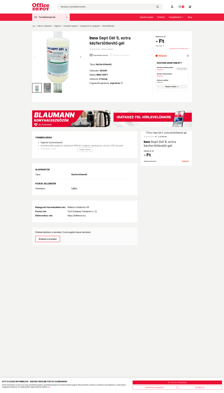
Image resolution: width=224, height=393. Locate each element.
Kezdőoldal (34, 26)
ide (49, 387)
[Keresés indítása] (157, 7)
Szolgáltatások (175, 17)
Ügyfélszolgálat (146, 17)
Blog (190, 17)
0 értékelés (161, 136)
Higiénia (57, 26)
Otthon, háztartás (44, 26)
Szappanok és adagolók (90, 26)
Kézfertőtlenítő (108, 26)
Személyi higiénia (71, 26)
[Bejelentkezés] (172, 6)
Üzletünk (161, 17)
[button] (80, 56)
